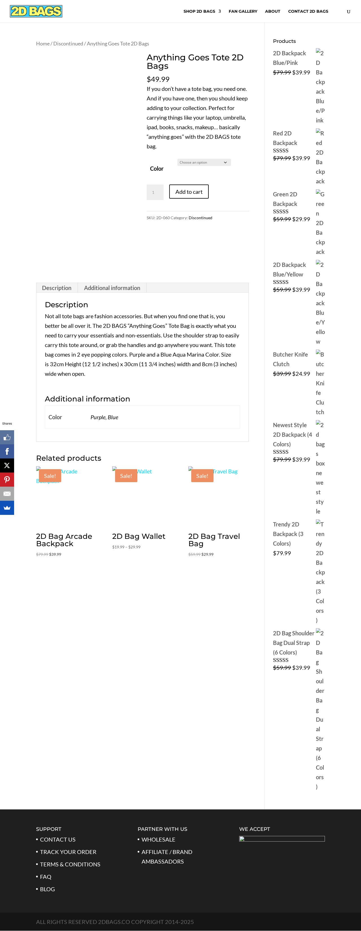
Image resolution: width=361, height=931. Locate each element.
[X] (7, 465)
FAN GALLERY (243, 11)
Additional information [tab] (112, 287)
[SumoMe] (7, 508)
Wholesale (158, 839)
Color (157, 168)
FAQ (45, 876)
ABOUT (272, 11)
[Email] (7, 494)
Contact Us (58, 839)
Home (43, 43)
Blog (47, 889)
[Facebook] (7, 451)
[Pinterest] (7, 480)
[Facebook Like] (7, 437)
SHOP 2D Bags (199, 11)
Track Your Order (68, 851)
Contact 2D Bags (308, 11)
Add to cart (188, 191)
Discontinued (68, 43)
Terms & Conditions (70, 864)
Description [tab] (56, 287)
